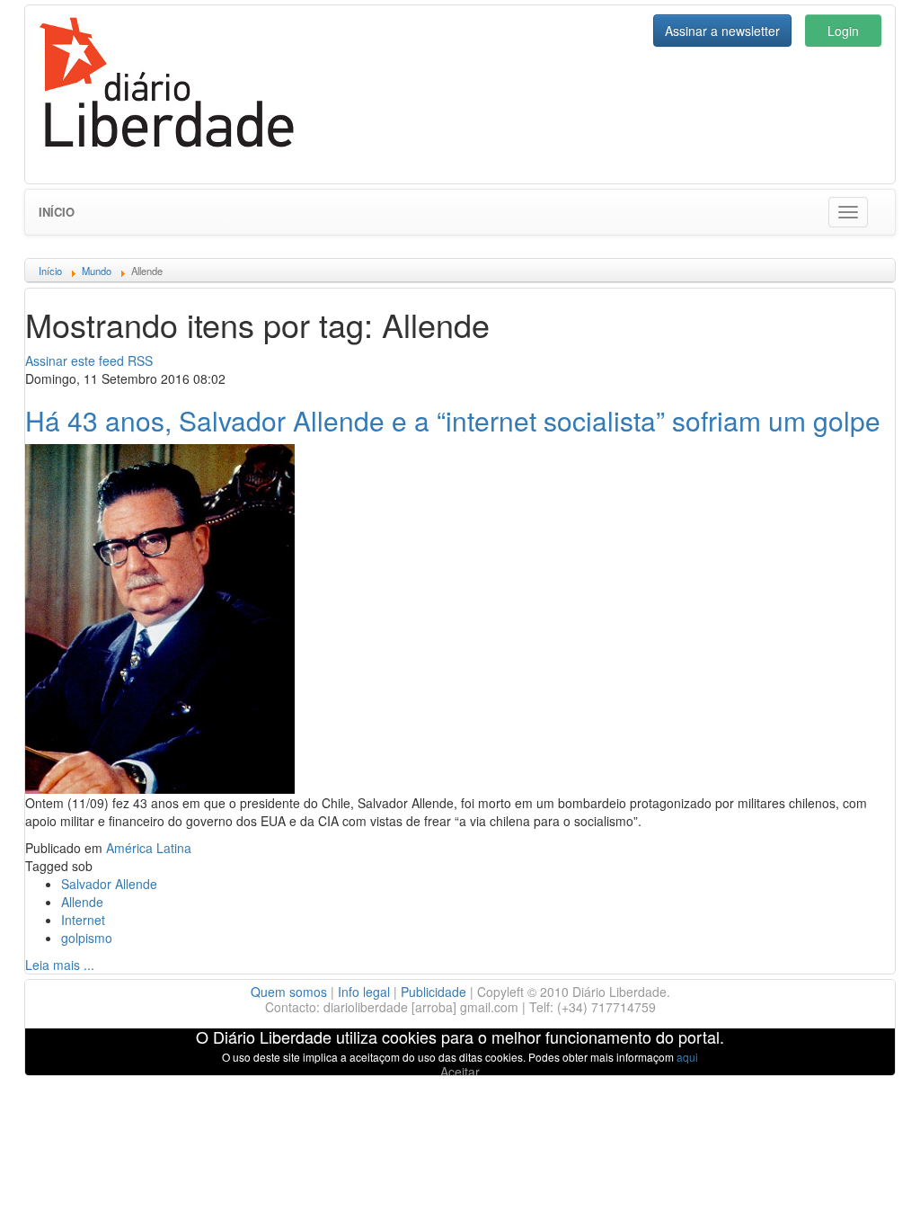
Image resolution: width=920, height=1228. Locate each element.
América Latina (148, 848)
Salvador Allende (109, 884)
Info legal (364, 992)
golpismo (86, 938)
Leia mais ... (59, 965)
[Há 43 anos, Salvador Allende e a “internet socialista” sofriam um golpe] (160, 617)
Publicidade (433, 992)
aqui (687, 1056)
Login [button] (843, 31)
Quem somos (289, 992)
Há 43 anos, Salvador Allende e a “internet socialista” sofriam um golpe (452, 420)
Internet (83, 920)
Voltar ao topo (867, 1191)
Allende (82, 902)
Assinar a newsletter (722, 31)
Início (57, 211)
